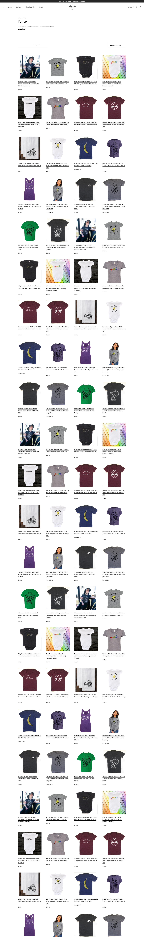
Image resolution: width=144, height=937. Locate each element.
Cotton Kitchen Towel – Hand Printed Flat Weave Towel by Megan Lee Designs (29, 164)
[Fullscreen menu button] (3, 7)
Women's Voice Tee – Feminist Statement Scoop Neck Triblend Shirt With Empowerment (28, 84)
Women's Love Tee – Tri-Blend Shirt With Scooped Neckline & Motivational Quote (85, 123)
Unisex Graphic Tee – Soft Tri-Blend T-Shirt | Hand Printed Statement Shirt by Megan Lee (113, 206)
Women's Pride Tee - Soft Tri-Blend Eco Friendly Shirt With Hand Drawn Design (57, 123)
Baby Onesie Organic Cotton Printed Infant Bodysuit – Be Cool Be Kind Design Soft (57, 165)
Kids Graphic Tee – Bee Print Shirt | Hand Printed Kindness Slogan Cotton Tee (57, 83)
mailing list (66, 1)
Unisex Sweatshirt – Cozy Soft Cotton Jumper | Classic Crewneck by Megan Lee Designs (57, 206)
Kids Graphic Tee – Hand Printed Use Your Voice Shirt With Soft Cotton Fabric (113, 164)
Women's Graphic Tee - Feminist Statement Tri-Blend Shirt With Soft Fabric (84, 206)
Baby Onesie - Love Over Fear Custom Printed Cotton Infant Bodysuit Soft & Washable (29, 125)
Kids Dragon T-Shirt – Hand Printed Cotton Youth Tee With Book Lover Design (28, 247)
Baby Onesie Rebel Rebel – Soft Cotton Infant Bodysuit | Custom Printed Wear (85, 83)
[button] (131, 7)
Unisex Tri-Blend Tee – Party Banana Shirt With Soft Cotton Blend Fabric (86, 164)
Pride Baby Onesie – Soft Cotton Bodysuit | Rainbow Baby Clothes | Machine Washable (112, 84)
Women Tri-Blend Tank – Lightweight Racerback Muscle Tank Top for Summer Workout (29, 206)
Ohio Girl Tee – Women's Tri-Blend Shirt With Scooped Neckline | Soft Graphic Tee (113, 125)
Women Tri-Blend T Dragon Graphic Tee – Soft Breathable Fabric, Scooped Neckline (57, 247)
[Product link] (30, 73)
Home (19, 18)
